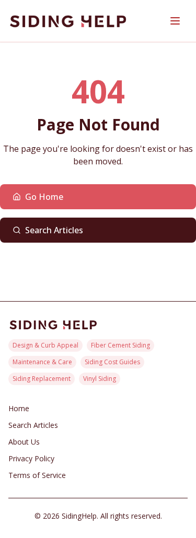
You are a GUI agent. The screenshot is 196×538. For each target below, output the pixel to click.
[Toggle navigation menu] (175, 20)
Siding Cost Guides (112, 361)
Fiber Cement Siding (120, 345)
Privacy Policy (31, 458)
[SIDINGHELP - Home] (68, 21)
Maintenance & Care (42, 361)
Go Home (44, 196)
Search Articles (54, 230)
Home (18, 408)
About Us (24, 442)
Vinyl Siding (99, 378)
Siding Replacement (42, 378)
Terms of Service (37, 475)
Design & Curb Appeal (45, 345)
